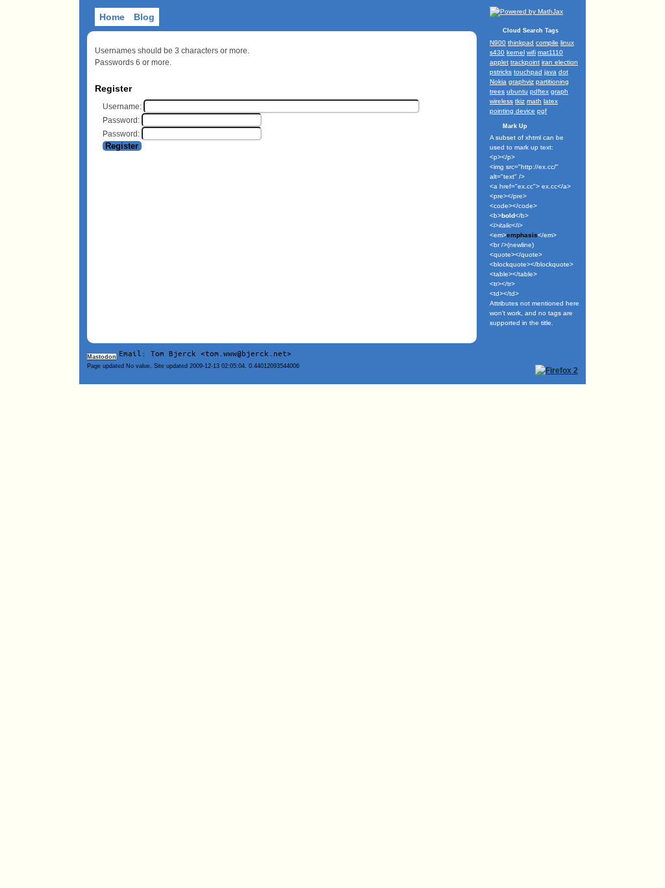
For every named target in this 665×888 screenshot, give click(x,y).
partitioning (552, 81)
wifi (531, 52)
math (534, 101)
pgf (542, 110)
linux (567, 42)
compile (547, 42)
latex (551, 101)
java (550, 71)
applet (499, 62)
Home (112, 17)
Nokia (498, 81)
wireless (501, 101)
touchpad (528, 71)
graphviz (521, 81)
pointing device (512, 110)
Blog (144, 17)
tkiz (520, 101)
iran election (560, 62)
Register (121, 146)
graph (559, 91)
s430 (497, 52)
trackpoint (525, 62)
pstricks (501, 71)
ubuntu (517, 91)
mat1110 (550, 52)
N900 (498, 42)
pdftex (539, 91)
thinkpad (521, 42)
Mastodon (101, 357)
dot (563, 71)
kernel (516, 52)
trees (497, 91)
